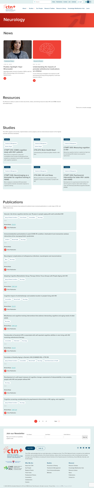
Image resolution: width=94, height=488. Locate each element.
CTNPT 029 (14, 286)
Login (80, 2)
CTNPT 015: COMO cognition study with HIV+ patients (15, 151)
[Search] (35, 2)
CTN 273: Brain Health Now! (45, 150)
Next (56, 421)
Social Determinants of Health (51, 360)
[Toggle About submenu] (26, 8)
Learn (88, 8)
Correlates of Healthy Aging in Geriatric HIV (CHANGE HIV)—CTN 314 (26, 357)
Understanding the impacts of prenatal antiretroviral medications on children (46, 68)
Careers (27, 482)
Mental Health (15, 239)
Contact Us (71, 477)
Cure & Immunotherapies (53, 470)
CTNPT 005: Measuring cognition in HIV (77, 148)
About (24, 8)
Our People (39, 8)
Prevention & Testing (52, 465)
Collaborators (28, 479)
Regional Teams (29, 470)
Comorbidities (32, 217)
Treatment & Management (11, 143)
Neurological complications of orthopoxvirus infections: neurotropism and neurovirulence (32, 256)
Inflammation (17, 341)
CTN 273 (14, 224)
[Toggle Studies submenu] (34, 8)
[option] (90, 1)
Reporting (7, 139)
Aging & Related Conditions (11, 217)
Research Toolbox (50, 8)
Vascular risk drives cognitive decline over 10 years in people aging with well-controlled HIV (33, 214)
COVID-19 (7, 239)
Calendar (74, 2)
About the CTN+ (29, 465)
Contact (65, 2)
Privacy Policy (52, 486)
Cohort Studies (23, 217)
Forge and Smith (68, 486)
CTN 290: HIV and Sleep (43, 175)
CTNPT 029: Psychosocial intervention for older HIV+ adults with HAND (76, 177)
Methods (49, 472)
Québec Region (8, 146)
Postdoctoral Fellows (9, 61)
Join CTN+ (30, 448)
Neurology (40, 217)
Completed (37, 139)
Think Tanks (28, 472)
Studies (31, 8)
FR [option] (90, 1)
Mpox (6, 259)
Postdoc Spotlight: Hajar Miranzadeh (13, 67)
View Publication (11, 250)
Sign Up (85, 437)
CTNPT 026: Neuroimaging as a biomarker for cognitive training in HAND (17, 177)
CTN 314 (13, 367)
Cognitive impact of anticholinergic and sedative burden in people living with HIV (30, 296)
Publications (59, 2)
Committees (28, 477)
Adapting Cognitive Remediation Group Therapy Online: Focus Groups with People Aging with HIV (36, 276)
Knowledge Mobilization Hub (76, 8)
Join (69, 2)
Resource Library (61, 8)
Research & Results (38, 61)
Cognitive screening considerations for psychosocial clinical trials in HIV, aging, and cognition (34, 399)
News (53, 2)
